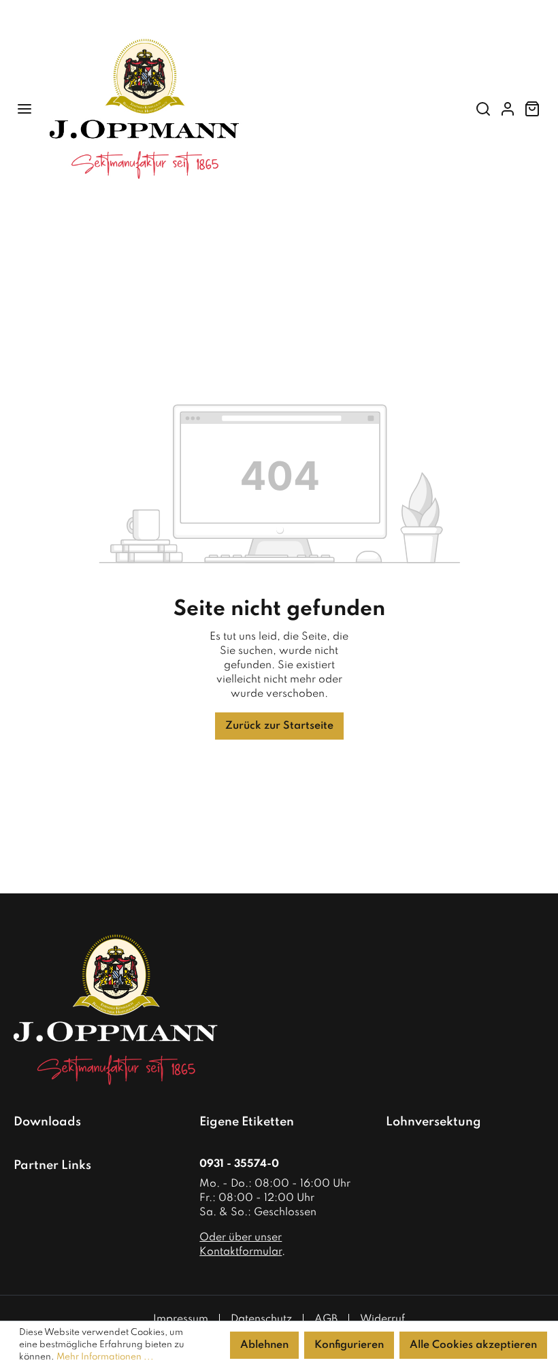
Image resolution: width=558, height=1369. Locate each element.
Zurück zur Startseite (279, 726)
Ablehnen (264, 1345)
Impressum (180, 1319)
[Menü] (24, 109)
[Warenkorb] (532, 109)
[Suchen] (483, 109)
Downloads (47, 1122)
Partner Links (52, 1165)
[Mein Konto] (507, 109)
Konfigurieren (349, 1345)
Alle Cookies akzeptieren (473, 1345)
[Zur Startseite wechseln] (249, 109)
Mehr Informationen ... (105, 1357)
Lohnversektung (433, 1122)
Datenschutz (261, 1319)
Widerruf (382, 1319)
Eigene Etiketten (246, 1122)
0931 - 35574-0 (239, 1164)
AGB (326, 1319)
